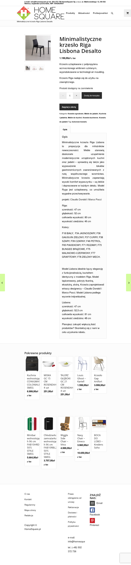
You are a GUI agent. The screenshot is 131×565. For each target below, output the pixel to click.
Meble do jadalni (91, 113)
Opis (65, 129)
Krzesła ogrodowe (75, 113)
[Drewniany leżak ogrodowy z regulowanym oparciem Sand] (128, 282)
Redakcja (28, 515)
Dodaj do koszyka (92, 95)
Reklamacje (73, 507)
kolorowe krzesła (79, 121)
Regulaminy (29, 504)
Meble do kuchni (75, 117)
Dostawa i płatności (72, 514)
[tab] (64, 129)
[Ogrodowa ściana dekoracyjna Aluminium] (2, 282)
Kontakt (28, 499)
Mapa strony (30, 510)
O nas (27, 493)
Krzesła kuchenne (90, 117)
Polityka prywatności (73, 523)
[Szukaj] (112, 13)
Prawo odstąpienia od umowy (74, 497)
